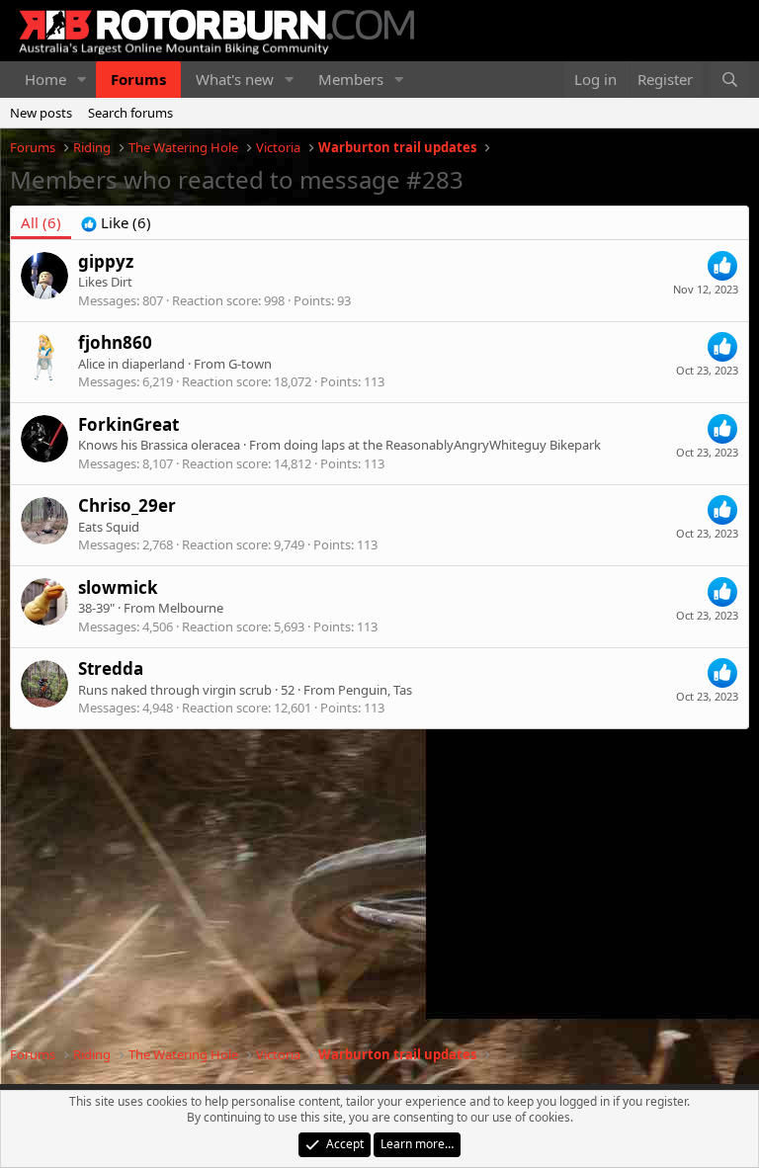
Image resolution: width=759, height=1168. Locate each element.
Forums (138, 79)
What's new (235, 79)
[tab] (116, 223)
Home (45, 79)
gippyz (105, 261)
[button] (82, 79)
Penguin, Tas (375, 690)
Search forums (130, 113)
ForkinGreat (128, 424)
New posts (41, 113)
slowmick (118, 587)
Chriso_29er (127, 505)
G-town (250, 364)
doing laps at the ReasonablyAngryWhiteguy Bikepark (442, 445)
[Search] (730, 79)
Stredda (110, 668)
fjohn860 (115, 342)
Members (350, 79)
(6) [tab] (41, 222)
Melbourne (190, 608)
